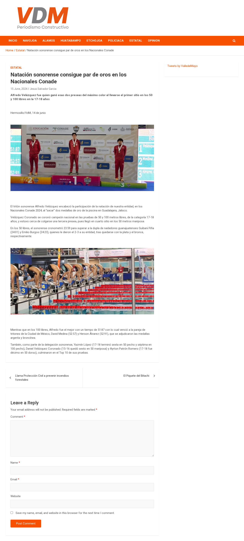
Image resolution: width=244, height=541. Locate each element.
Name (15, 462)
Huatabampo (71, 40)
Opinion (154, 40)
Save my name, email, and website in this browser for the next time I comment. (65, 513)
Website (15, 496)
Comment (17, 416)
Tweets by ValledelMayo (182, 66)
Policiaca (116, 40)
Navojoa (30, 40)
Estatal (135, 40)
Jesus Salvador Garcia (43, 88)
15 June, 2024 (18, 88)
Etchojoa (94, 40)
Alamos (49, 40)
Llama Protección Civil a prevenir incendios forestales (42, 377)
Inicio (13, 40)
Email (14, 479)
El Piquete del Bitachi (136, 375)
